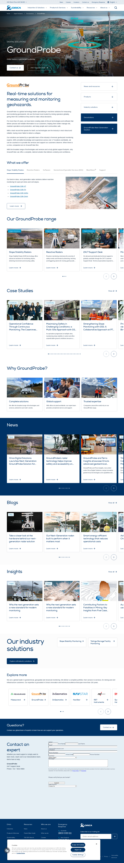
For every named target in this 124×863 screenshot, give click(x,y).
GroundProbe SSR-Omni (19, 196)
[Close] (96, 844)
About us (44, 829)
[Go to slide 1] (59, 488)
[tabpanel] (62, 191)
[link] (41, 14)
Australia (63, 831)
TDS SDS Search (29, 837)
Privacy (106, 856)
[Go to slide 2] (64, 276)
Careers (68, 2)
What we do (44, 833)
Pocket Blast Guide (29, 833)
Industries (10, 829)
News (61, 2)
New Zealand (65, 837)
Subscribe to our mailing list (89, 832)
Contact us (85, 2)
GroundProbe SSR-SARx (19, 193)
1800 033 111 (64, 833)
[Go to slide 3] (65, 276)
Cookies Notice (21, 853)
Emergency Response (98, 2)
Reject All (78, 850)
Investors (76, 2)
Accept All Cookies (78, 845)
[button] (7, 850)
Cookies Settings (78, 855)
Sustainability (11, 837)
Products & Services (13, 833)
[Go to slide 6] (66, 488)
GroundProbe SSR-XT (18, 186)
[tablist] (62, 171)
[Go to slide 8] (69, 488)
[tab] (15, 171)
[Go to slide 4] (63, 488)
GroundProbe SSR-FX (18, 190)
